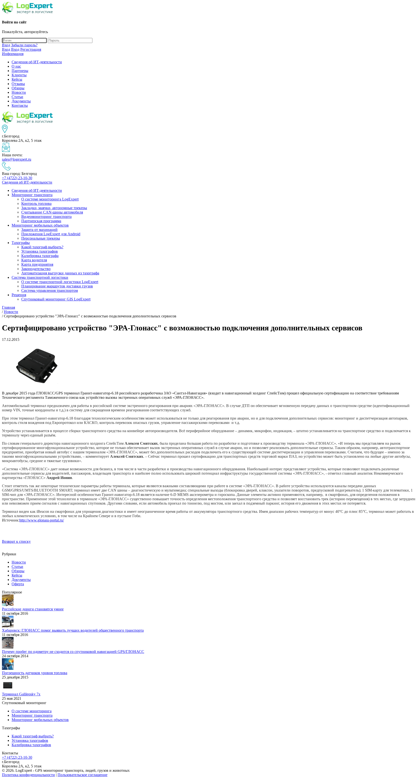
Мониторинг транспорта (32, 195)
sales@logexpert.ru (16, 159)
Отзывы (18, 84)
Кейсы (17, 79)
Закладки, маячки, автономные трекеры (54, 208)
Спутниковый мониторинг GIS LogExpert (55, 299)
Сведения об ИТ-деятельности (37, 62)
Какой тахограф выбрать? (42, 247)
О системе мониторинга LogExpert (50, 199)
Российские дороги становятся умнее (33, 609)
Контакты (20, 105)
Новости (19, 92)
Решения (19, 295)
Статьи (17, 97)
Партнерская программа (41, 221)
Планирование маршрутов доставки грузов (57, 286)
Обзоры (18, 88)
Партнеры (20, 71)
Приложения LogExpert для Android (50, 234)
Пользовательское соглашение (82, 775)
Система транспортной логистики (40, 277)
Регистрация (30, 49)
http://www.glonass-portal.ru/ (41, 520)
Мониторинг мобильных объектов (40, 225)
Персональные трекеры (40, 238)
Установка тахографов (39, 251)
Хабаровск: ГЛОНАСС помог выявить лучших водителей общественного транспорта (73, 630)
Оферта (18, 584)
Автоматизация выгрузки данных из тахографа (60, 273)
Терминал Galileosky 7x (21, 694)
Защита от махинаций (39, 230)
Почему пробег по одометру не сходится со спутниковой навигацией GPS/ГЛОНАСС (73, 652)
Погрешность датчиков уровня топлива (34, 673)
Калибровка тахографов (31, 745)
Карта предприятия (37, 264)
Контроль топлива (36, 203)
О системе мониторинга (32, 711)
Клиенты (19, 75)
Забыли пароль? (24, 45)
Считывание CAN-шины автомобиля (52, 212)
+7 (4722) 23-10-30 (17, 178)
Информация (12, 54)
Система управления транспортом (49, 290)
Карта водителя (34, 260)
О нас (16, 66)
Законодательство (36, 269)
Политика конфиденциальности (28, 775)
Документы (21, 101)
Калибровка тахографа (40, 256)
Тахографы (21, 243)
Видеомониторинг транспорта (46, 216)
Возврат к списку (16, 541)
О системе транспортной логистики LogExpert (59, 282)
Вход (6, 45)
